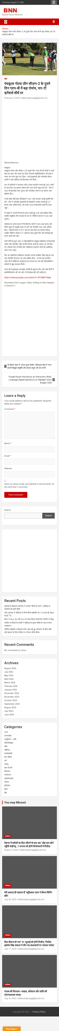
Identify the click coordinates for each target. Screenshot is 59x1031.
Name (7, 443)
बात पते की (8, 767)
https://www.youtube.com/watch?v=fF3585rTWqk (27, 277)
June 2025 (9, 714)
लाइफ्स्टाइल (8, 778)
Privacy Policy (39, 1011)
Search (7, 510)
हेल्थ (6, 789)
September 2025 (12, 704)
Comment (9, 409)
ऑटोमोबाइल (8, 743)
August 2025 (10, 707)
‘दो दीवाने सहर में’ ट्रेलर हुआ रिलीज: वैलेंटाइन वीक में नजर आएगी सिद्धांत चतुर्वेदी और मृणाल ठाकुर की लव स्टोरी (29, 366)
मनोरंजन (7, 775)
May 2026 (8, 675)
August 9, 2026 (11, 850)
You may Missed (15, 802)
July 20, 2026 (10, 899)
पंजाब (6, 764)
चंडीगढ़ (7, 750)
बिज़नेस (7, 771)
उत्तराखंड (7, 735)
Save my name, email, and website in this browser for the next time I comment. (29, 485)
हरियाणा (7, 785)
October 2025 (10, 700)
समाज (6, 782)
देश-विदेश (8, 757)
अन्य (6, 732)
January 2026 (10, 689)
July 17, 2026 (10, 949)
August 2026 (10, 668)
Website (8, 468)
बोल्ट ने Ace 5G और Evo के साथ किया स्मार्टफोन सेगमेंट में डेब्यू (28, 619)
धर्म (5, 760)
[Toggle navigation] (5, 22)
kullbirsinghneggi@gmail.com (34, 98)
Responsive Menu (54, 2)
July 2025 (8, 711)
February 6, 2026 (11, 98)
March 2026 (9, 682)
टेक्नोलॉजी (8, 753)
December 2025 (11, 693)
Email (7, 456)
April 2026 (9, 679)
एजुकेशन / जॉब (10, 739)
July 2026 (8, 672)
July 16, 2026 (10, 998)
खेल (5, 79)
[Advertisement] (29, 130)
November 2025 (11, 697)
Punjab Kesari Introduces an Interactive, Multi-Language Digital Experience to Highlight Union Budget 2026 (30, 379)
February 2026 (11, 686)
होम (5, 792)
